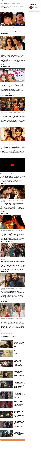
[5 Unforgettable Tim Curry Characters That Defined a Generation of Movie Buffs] (12, 405)
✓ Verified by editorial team (4, 9)
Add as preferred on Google (4, 10)
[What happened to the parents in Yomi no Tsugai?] (12, 354)
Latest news (5, 3)
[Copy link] (15, 336)
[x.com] (6, 336)
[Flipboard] (13, 336)
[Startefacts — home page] (2, 1)
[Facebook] (4, 336)
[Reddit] (8, 336)
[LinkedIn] (10, 336)
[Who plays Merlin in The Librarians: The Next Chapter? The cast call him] (12, 395)
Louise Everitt (23, 9)
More (12, 439)
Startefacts (1, 3)
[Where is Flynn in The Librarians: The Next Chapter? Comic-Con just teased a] (12, 424)
